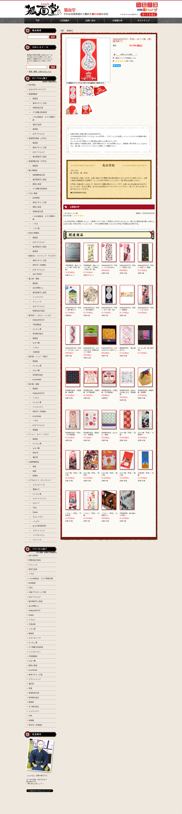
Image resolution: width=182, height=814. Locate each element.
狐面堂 (35, 99)
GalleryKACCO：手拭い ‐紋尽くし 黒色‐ (145, 266)
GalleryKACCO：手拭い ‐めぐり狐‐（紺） (109, 309)
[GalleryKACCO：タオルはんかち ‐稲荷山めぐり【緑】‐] (91, 343)
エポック (36, 503)
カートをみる (149, 14)
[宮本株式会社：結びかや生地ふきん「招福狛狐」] (127, 386)
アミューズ (37, 302)
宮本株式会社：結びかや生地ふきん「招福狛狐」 (128, 392)
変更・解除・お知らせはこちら (40, 72)
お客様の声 (117, 20)
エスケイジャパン (39, 498)
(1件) (131, 61)
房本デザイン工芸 (39, 103)
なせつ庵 (36, 343)
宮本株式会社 (38, 334)
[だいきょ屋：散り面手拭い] (145, 343)
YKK (30, 716)
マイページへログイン (130, 14)
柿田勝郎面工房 (39, 175)
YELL (35, 508)
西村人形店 (37, 184)
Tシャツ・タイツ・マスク (39, 434)
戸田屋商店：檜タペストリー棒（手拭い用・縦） (73, 267)
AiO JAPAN (37, 274)
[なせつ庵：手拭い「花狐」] (127, 428)
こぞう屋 (36, 228)
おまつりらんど (39, 134)
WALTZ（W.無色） (40, 265)
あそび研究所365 (39, 526)
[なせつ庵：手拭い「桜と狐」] (72, 468)
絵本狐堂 (36, 198)
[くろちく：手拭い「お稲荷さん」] (109, 508)
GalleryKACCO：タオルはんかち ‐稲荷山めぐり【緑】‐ (91, 350)
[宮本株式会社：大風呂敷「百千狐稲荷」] (91, 386)
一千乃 (35, 224)
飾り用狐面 (33, 170)
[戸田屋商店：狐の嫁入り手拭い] (127, 508)
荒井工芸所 (37, 125)
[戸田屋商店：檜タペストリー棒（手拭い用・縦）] (72, 261)
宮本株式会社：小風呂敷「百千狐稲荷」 (110, 391)
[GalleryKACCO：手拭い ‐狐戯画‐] (127, 303)
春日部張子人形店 (39, 157)
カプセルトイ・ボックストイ (40, 480)
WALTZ (35, 453)
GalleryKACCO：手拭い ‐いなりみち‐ (145, 309)
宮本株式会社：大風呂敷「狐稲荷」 (73, 391)
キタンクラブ (38, 517)
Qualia (35, 512)
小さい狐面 (33, 193)
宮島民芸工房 (38, 108)
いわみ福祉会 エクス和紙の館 (41, 578)
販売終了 (70, 30)
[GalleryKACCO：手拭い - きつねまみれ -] (109, 261)
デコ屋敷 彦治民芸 (40, 112)
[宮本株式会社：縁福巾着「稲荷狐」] (145, 386)
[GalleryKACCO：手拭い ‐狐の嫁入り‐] (72, 303)
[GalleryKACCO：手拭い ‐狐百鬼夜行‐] (91, 303)
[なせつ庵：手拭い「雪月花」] (91, 468)
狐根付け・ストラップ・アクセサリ (42, 256)
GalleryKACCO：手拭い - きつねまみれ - (109, 266)
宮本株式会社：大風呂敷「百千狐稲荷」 (91, 391)
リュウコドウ (38, 297)
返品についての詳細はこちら (126, 58)
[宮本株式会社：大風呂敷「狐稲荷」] (72, 386)
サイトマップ (144, 20)
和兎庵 (35, 430)
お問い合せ (91, 20)
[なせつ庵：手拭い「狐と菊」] (109, 468)
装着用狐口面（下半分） (38, 161)
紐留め (35, 476)
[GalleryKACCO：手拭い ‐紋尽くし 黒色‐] (145, 261)
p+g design (37, 379)
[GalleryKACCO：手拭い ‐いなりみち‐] (145, 303)
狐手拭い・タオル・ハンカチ (40, 315)
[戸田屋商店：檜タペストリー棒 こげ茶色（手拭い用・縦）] (91, 261)
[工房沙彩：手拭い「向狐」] (145, 468)
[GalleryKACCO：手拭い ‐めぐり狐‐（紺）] (109, 303)
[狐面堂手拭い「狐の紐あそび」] (127, 343)
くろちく (36, 347)
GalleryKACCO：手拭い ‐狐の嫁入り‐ (73, 309)
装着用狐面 (33, 94)
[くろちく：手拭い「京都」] (91, 508)
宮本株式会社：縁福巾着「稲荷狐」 (146, 391)
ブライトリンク (39, 531)
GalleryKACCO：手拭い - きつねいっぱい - (73, 349)
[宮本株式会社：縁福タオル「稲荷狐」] (91, 428)
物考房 (35, 129)
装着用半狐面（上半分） (38, 138)
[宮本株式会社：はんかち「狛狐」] (109, 428)
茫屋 (30, 688)
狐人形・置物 (34, 279)
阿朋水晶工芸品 (39, 311)
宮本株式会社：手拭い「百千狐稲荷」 (73, 434)
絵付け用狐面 (34, 233)
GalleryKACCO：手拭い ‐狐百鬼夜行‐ (91, 309)
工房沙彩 (36, 352)
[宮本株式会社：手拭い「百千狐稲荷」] (72, 428)
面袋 (34, 471)
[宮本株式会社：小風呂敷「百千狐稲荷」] (109, 386)
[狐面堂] (43, 15)
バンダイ (36, 521)
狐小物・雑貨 (34, 384)
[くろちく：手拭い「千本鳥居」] (72, 508)
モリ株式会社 (34, 707)
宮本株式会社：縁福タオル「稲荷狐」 (91, 434)
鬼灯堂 (35, 457)
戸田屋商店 (37, 325)
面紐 (34, 466)
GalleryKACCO (38, 320)
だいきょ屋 (37, 329)
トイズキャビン (39, 535)
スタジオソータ (39, 485)
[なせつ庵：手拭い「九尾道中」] (145, 428)
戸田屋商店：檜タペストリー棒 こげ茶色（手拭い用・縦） (91, 267)
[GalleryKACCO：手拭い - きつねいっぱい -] (72, 343)
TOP (37, 20)
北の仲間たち (38, 288)
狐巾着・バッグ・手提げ (38, 357)
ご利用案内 (64, 20)
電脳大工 (36, 489)
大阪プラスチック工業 (37, 592)
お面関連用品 (34, 462)
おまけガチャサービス (37, 89)
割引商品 (32, 85)
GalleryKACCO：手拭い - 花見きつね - (127, 266)
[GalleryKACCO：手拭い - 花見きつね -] (127, 261)
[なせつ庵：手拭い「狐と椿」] (127, 468)
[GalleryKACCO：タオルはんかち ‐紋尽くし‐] (109, 343)
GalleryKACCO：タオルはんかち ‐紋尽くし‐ (109, 349)
